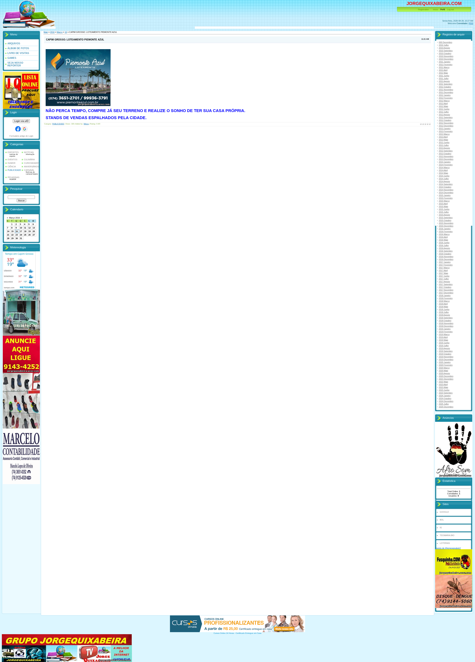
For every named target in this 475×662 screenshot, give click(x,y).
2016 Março (444, 234)
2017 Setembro (446, 284)
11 (25, 228)
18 (25, 231)
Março (60, 32)
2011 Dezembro (446, 92)
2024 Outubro (445, 398)
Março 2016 (14, 218)
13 (34, 228)
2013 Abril (443, 137)
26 (29, 235)
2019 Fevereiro (446, 332)
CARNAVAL (29, 170)
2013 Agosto (444, 148)
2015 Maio (443, 206)
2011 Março (444, 67)
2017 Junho (444, 276)
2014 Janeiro (445, 162)
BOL (442, 520)
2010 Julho (444, 45)
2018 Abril (443, 304)
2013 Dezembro (446, 159)
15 (12, 231)
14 (8, 231)
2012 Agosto (444, 115)
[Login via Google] (24, 129)
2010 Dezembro (446, 59)
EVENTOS (12, 159)
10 (21, 228)
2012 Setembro (446, 117)
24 (21, 235)
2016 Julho (444, 245)
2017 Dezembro (446, 293)
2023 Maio (443, 387)
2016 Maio (443, 240)
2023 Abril (443, 384)
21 (8, 235)
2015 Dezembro (446, 226)
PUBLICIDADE (14, 170)
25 (25, 235)
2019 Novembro (446, 357)
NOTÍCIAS (29, 152)
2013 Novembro (446, 156)
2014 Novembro (446, 190)
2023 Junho (444, 390)
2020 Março (444, 368)
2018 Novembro (446, 323)
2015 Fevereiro (446, 198)
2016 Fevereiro (446, 231)
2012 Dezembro (446, 126)
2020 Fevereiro (446, 365)
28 (8, 238)
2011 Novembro (446, 89)
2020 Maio (443, 370)
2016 (52, 32)
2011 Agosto (444, 81)
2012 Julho (444, 112)
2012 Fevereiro (446, 98)
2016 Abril (443, 237)
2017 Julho (444, 279)
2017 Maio (443, 273)
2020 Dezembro (446, 376)
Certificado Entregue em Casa (248, 633)
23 (17, 235)
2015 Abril (443, 204)
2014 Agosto (444, 181)
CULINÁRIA (29, 159)
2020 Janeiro (445, 362)
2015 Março (444, 201)
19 (29, 231)
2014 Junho (444, 176)
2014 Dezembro (446, 192)
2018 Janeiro (445, 295)
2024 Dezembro (446, 401)
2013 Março (444, 134)
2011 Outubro (445, 87)
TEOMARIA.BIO (447, 535)
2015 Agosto (444, 215)
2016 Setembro (446, 251)
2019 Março (444, 334)
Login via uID (21, 121)
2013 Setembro (446, 151)
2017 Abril (443, 270)
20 (34, 231)
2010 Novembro (446, 56)
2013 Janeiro (445, 128)
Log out (450, 9)
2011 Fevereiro (445, 64)
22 (12, 235)
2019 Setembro (446, 351)
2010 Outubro (445, 53)
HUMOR (11, 163)
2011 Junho (444, 76)
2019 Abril (443, 337)
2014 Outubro (445, 187)
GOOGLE (444, 512)
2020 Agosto (444, 373)
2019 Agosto (444, 348)
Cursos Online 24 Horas (224, 633)
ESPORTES (13, 152)
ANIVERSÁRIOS (31, 166)
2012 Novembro (446, 123)
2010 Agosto (444, 48)
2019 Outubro (445, 354)
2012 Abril (443, 103)
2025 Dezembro (446, 407)
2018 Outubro (445, 320)
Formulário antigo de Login (21, 136)
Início (435, 9)
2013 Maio (443, 140)
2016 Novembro (446, 256)
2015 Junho (444, 209)
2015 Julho (444, 212)
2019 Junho (444, 343)
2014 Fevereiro (446, 165)
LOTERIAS (445, 543)
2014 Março (444, 167)
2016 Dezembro (446, 259)
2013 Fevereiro (446, 131)
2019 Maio (443, 340)
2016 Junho (444, 243)
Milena (86, 124)
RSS (471, 23)
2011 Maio (443, 73)
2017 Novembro (446, 290)
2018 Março (444, 301)
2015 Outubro (445, 220)
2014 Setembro (446, 184)
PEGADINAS (13, 177)
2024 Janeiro (445, 396)
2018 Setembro (446, 318)
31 (21, 238)
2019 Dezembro (446, 359)
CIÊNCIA (12, 166)
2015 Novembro (446, 223)
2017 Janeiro (445, 262)
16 (17, 231)
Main (46, 32)
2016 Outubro (445, 254)
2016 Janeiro (445, 229)
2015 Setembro (446, 217)
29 (12, 238)
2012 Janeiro (445, 95)
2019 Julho (444, 345)
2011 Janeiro (444, 62)
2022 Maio (443, 382)
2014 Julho (444, 179)
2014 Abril (443, 170)
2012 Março (444, 101)
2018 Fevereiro (446, 298)
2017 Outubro (445, 287)
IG (441, 527)
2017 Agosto (444, 281)
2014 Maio (443, 173)
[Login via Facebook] (18, 129)
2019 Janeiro (445, 329)
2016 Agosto (444, 248)
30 (17, 238)
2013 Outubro (445, 153)
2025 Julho (444, 404)
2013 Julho (444, 145)
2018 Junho (444, 309)
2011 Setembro (445, 84)
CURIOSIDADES (31, 163)
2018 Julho (444, 312)
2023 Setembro (446, 393)
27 (34, 235)
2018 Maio (443, 306)
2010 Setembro (446, 51)
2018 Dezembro (446, 326)
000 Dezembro (445, 42)
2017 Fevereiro (446, 265)
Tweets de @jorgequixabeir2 (448, 548)
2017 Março (444, 268)
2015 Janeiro (445, 195)
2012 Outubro (445, 120)
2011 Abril (443, 70)
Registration (423, 9)
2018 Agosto (444, 315)
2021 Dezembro (446, 379)
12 (29, 228)
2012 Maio (443, 106)
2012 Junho (444, 109)
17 (21, 231)
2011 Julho (443, 78)
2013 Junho (444, 142)
